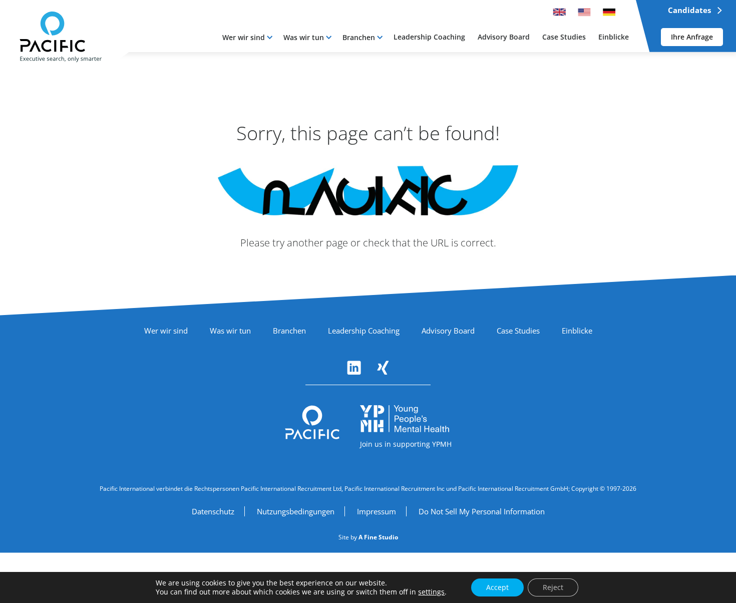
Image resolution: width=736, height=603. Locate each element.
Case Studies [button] (564, 37)
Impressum (376, 511)
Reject (553, 587)
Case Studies (518, 331)
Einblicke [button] (613, 37)
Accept (497, 587)
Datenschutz (213, 511)
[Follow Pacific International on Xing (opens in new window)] (383, 368)
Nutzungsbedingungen (295, 511)
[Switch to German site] (609, 12)
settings (431, 591)
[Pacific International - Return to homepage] (312, 422)
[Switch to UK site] (559, 12)
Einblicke (577, 331)
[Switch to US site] (584, 12)
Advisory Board (448, 331)
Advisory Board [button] (504, 37)
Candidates (689, 10)
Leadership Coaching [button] (429, 37)
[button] (247, 37)
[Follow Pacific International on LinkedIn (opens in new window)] (354, 368)
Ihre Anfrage (692, 37)
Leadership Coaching (364, 331)
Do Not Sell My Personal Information (482, 511)
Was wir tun (303, 37)
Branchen (358, 37)
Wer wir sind (243, 37)
